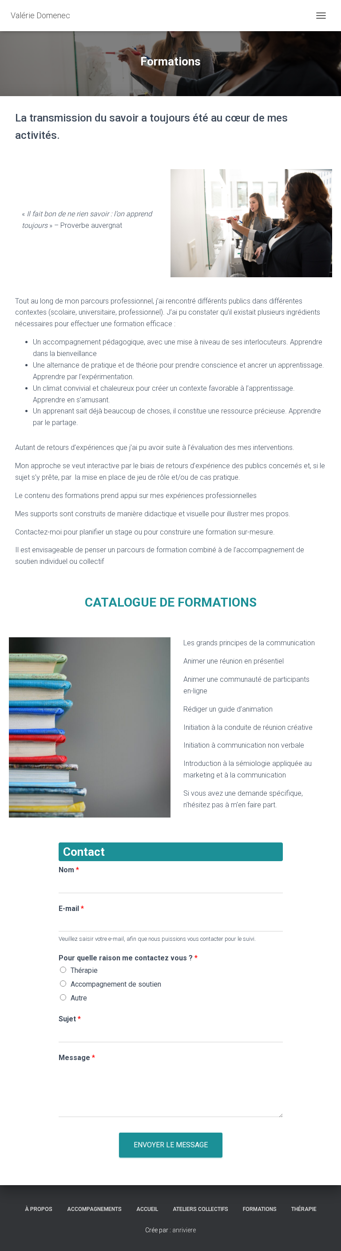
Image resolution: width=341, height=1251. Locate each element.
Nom (69, 870)
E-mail (71, 908)
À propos (38, 1209)
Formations (260, 1209)
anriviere (184, 1230)
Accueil (147, 1209)
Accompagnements (94, 1209)
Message (77, 1057)
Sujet (70, 1019)
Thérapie (84, 970)
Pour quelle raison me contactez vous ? (128, 958)
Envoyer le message (171, 1145)
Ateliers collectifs (200, 1209)
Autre (79, 998)
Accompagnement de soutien (116, 984)
